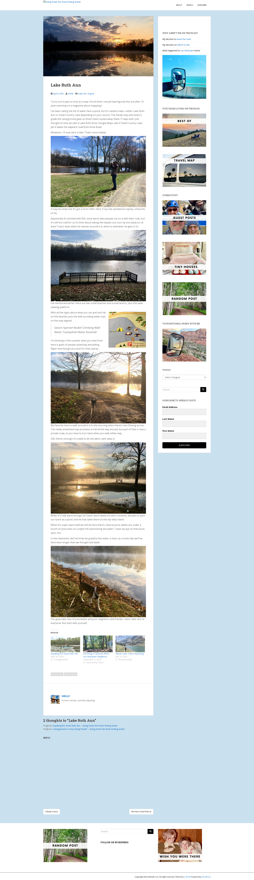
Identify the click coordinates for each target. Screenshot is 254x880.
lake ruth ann (57, 674)
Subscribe (201, 5)
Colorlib (187, 877)
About (179, 5)
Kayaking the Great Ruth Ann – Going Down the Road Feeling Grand (85, 725)
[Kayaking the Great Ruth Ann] (65, 644)
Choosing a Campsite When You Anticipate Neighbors (96, 655)
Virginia (91, 93)
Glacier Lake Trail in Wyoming (130, 653)
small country (70, 674)
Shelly (70, 93)
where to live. (183, 44)
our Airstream (187, 50)
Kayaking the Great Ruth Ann (64, 653)
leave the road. (184, 39)
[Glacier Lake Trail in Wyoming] (130, 644)
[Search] (203, 389)
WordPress (206, 877)
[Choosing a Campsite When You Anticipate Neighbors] (97, 644)
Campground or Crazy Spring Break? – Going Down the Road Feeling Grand (88, 729)
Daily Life (82, 93)
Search (190, 5)
